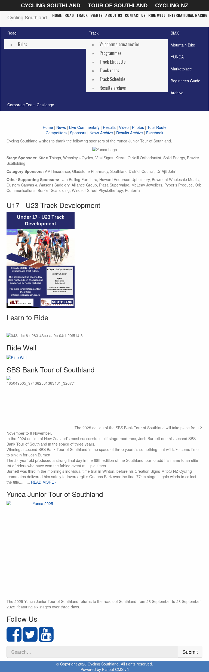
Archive (177, 92)
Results (109, 127)
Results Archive (129, 132)
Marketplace (181, 68)
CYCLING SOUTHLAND (50, 5)
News (61, 127)
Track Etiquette (112, 61)
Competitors (56, 132)
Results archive (113, 88)
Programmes (110, 53)
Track (82, 15)
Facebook (154, 132)
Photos (138, 127)
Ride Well (156, 15)
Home (57, 15)
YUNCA (177, 57)
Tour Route (157, 127)
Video (124, 127)
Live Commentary (84, 127)
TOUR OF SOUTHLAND (117, 5)
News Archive (101, 132)
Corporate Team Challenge (30, 104)
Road (69, 15)
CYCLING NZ (171, 5)
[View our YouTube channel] (46, 639)
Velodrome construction (120, 44)
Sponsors (78, 132)
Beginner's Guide (185, 80)
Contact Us (135, 15)
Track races (109, 70)
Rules (22, 44)
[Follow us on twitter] (30, 639)
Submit (190, 651)
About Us (113, 15)
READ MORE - (43, 482)
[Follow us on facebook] (14, 639)
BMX (175, 33)
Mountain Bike (183, 45)
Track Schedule (112, 79)
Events (96, 15)
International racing (187, 15)
